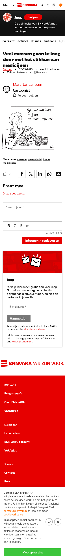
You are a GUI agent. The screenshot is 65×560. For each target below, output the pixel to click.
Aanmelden (18, 318)
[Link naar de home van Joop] (7, 17)
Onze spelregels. (14, 193)
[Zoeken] (42, 5)
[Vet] (9, 226)
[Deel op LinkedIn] (40, 174)
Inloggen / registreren (42, 240)
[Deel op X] (30, 174)
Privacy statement (22, 341)
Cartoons (50, 41)
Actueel (23, 41)
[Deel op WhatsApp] (49, 174)
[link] (6, 89)
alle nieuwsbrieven (35, 329)
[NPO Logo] (61, 5)
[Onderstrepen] (21, 226)
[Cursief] (15, 226)
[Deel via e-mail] (58, 174)
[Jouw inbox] (48, 5)
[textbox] (32, 211)
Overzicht (8, 41)
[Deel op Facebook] (21, 174)
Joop (18, 17)
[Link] (27, 226)
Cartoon (7, 69)
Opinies (36, 41)
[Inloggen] (54, 5)
